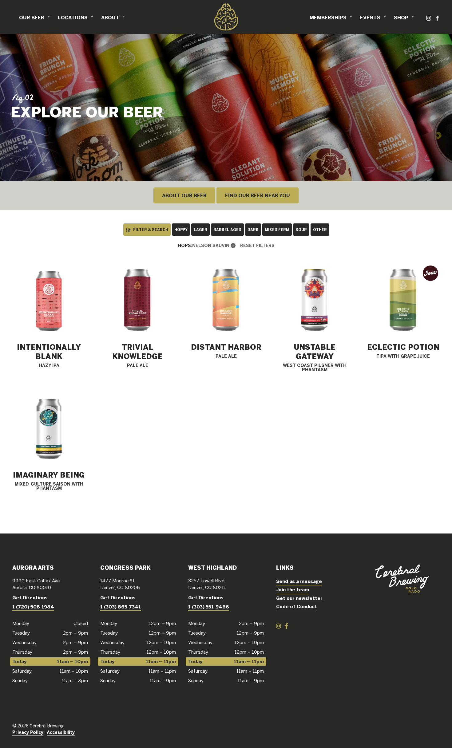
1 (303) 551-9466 (208, 606)
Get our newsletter (299, 598)
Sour (301, 229)
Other (320, 229)
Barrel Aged (227, 229)
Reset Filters (257, 245)
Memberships (328, 17)
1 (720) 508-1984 (33, 606)
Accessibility (61, 732)
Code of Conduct (296, 606)
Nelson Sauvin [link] (210, 245)
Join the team (292, 589)
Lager (200, 229)
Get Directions (30, 597)
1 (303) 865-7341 (120, 606)
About (110, 17)
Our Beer (31, 17)
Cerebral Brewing (226, 16)
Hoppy (181, 229)
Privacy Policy (27, 732)
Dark (253, 229)
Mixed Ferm (277, 229)
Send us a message (299, 581)
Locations (73, 17)
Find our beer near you (257, 195)
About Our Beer (184, 195)
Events (370, 17)
